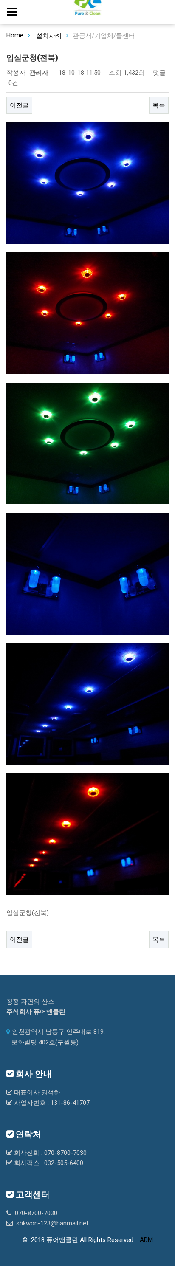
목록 (158, 105)
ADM (146, 1240)
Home (14, 35)
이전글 (19, 105)
